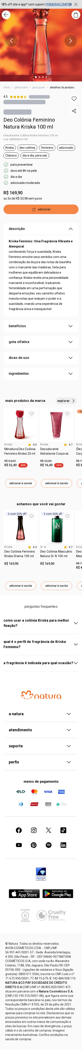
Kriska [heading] (8, 444)
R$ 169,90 (13, 192)
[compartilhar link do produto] (74, 111)
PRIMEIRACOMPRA (58, 4)
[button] (74, 98)
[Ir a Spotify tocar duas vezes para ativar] (48, 845)
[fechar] (76, 4)
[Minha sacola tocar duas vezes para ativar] (76, 14)
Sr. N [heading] (43, 546)
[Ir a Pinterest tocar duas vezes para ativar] (33, 845)
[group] (37, 4)
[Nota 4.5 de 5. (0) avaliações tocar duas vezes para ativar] (39, 96)
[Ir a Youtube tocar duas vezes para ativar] (19, 845)
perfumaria (21, 87)
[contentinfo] (32, 444)
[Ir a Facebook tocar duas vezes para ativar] (19, 830)
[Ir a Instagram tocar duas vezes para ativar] (33, 830)
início (6, 87)
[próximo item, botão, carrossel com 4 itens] (71, 41)
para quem (38, 87)
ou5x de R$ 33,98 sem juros (22, 198)
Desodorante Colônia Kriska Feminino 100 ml (30, 135)
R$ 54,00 (10, 460)
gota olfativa (19, 342)
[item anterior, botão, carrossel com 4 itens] (11, 41)
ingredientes (19, 373)
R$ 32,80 (46, 460)
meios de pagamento (41, 781)
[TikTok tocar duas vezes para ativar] (63, 830)
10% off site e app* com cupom (23, 4)
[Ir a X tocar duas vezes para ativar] (48, 830)
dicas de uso (19, 358)
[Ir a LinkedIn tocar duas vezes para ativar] (63, 845)
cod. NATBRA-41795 (15, 139)
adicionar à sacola (20, 483)
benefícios (17, 326)
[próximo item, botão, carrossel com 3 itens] (70, 4)
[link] (20, 453)
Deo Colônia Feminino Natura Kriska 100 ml (29, 123)
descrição (17, 229)
